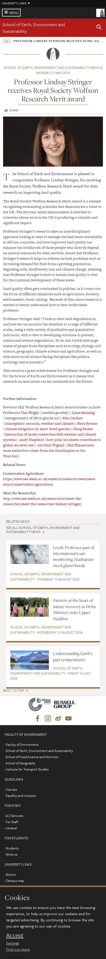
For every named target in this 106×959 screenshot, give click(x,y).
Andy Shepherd (32, 439)
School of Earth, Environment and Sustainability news (52, 67)
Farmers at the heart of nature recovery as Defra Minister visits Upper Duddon (74, 609)
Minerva (11, 854)
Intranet (11, 828)
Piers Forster (87, 423)
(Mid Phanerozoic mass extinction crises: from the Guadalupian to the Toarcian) (48, 450)
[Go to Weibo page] (58, 719)
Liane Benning (83, 412)
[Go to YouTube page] (68, 719)
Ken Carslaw (73, 418)
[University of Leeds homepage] (100, 12)
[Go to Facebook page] (37, 719)
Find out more (18, 949)
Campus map (15, 880)
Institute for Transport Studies (27, 769)
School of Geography (20, 763)
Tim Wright (30, 412)
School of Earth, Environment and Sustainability (40, 576)
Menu (14, 12)
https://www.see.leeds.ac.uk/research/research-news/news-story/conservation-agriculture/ (49, 481)
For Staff (12, 821)
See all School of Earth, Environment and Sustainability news (43, 529)
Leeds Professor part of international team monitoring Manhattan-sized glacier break (73, 556)
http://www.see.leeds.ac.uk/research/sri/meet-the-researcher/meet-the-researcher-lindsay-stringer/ (42, 501)
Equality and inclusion (21, 795)
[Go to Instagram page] (48, 719)
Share (14, 110)
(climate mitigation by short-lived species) (37, 428)
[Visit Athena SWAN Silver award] (40, 705)
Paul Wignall (54, 445)
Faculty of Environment (22, 744)
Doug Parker (83, 428)
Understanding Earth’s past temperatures (73, 656)
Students (12, 848)
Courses (11, 789)
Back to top (13, 690)
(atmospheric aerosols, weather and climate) (39, 423)
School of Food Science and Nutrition (32, 756)
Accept (14, 935)
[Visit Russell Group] (65, 705)
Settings (12, 943)
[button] (99, 27)
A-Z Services (14, 815)
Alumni (11, 874)
